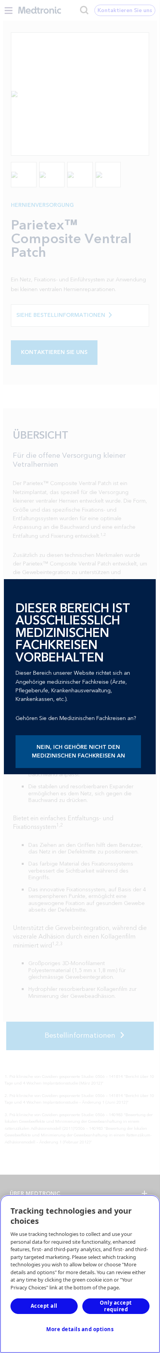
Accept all (44, 1305)
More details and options (79, 1329)
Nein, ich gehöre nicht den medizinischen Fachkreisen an (78, 752)
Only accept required (116, 1306)
